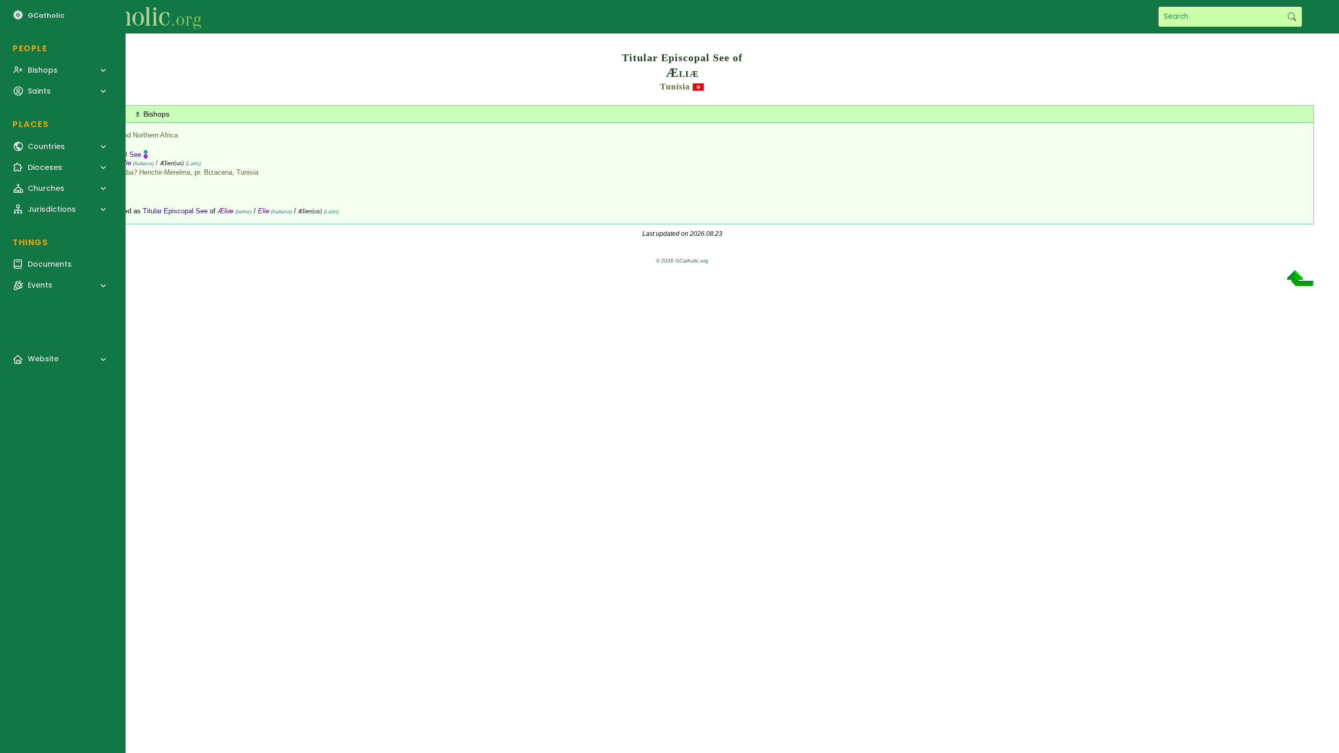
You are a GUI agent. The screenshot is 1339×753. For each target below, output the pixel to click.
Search (1292, 17)
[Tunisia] (698, 86)
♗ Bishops (151, 114)
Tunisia (675, 86)
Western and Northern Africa (135, 135)
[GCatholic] (129, 17)
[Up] (1300, 282)
